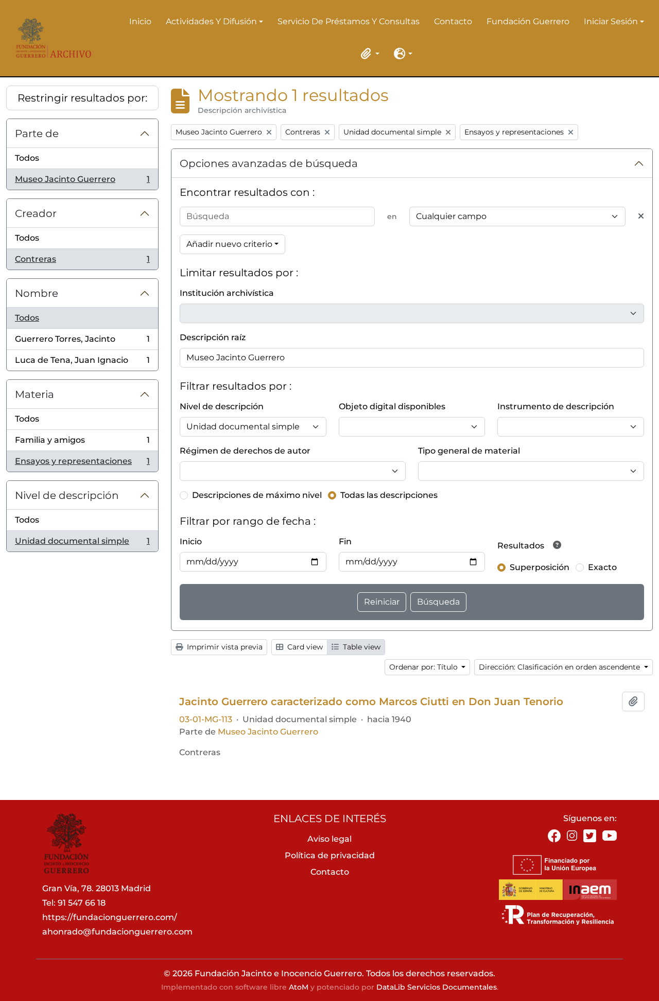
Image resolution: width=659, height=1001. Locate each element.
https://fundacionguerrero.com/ (109, 917)
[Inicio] (50, 38)
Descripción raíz (213, 337)
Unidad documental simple (82, 544)
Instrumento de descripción (555, 406)
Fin (345, 541)
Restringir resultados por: (82, 98)
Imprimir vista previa (224, 647)
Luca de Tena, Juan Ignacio (82, 363)
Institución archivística (227, 293)
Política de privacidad (330, 855)
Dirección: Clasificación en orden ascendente (560, 667)
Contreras (82, 262)
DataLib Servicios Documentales (436, 987)
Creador (36, 213)
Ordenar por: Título (424, 667)
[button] (368, 53)
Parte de (37, 133)
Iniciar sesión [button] (611, 22)
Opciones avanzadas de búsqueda (269, 163)
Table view (360, 647)
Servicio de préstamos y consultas (349, 21)
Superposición (539, 567)
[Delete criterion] (641, 216)
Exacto (602, 567)
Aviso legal (329, 839)
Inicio (140, 21)
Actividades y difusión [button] (211, 22)
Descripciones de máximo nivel (257, 495)
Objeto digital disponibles (392, 406)
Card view (304, 647)
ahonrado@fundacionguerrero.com (117, 932)
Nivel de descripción (67, 495)
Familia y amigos (82, 443)
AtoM (298, 987)
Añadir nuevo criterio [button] (229, 244)
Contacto (453, 21)
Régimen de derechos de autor (245, 451)
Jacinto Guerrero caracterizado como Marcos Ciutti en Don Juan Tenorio (371, 701)
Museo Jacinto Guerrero (82, 182)
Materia (34, 394)
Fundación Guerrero (528, 21)
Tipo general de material (469, 451)
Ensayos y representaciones (82, 464)
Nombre (36, 293)
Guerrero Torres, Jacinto (82, 342)
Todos (27, 158)
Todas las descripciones (389, 495)
